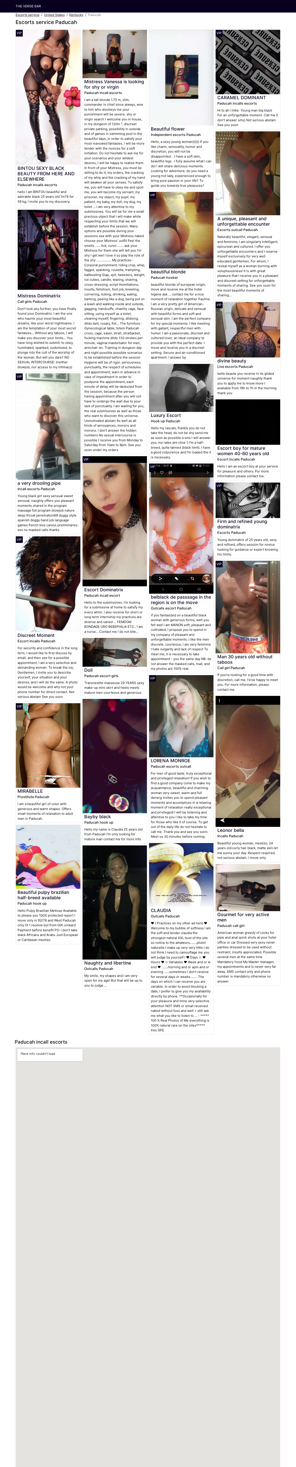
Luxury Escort (166, 415)
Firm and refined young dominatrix (242, 524)
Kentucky (76, 15)
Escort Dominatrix (103, 589)
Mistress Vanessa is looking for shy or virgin (114, 84)
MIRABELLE (30, 791)
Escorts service (27, 15)
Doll (88, 670)
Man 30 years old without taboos (245, 659)
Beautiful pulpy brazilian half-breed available (43, 895)
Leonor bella (230, 830)
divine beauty (231, 361)
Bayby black (97, 816)
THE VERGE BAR (28, 6)
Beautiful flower (168, 129)
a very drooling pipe (39, 483)
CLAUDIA (161, 910)
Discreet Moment (36, 635)
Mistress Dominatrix (39, 295)
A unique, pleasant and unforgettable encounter (243, 221)
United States (54, 15)
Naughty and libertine (107, 963)
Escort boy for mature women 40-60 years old (243, 450)
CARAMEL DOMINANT (241, 97)
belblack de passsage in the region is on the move (181, 599)
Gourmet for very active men (243, 917)
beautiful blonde (168, 271)
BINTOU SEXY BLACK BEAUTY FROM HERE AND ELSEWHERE (46, 174)
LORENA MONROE (170, 760)
